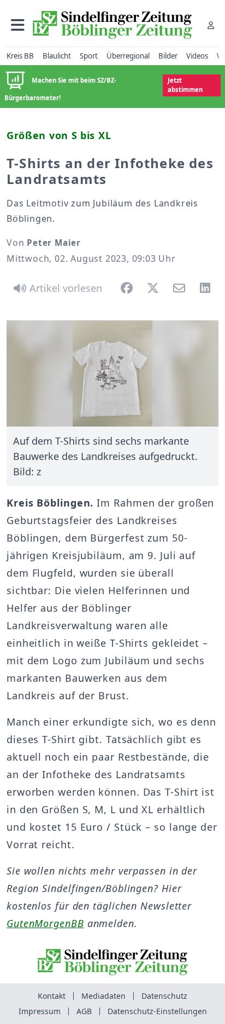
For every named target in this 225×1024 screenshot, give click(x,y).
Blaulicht (57, 56)
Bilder (167, 56)
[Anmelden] (211, 25)
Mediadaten (103, 996)
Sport (89, 56)
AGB (84, 1011)
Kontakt (52, 996)
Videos (197, 56)
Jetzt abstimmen (185, 85)
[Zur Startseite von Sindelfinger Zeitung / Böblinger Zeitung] (112, 25)
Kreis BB (20, 56)
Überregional (128, 56)
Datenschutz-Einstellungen (157, 1011)
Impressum (40, 1011)
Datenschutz (164, 996)
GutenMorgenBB (45, 923)
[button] (18, 25)
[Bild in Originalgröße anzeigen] (112, 373)
